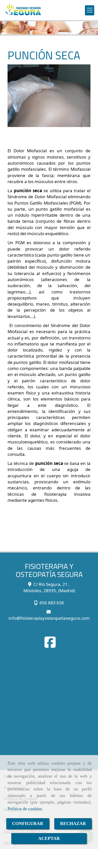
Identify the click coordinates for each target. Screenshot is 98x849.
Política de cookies (25, 808)
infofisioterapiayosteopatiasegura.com (49, 618)
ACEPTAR (49, 838)
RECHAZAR (73, 823)
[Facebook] (50, 645)
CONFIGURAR (27, 823)
